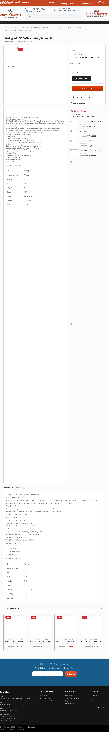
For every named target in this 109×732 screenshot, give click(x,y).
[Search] (77, 16)
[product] (74, 124)
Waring (77, 64)
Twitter (77, 97)
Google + (85, 97)
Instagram (103, 708)
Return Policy (69, 703)
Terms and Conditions (72, 698)
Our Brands (94, 701)
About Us (94, 696)
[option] (10, 65)
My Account (49, 3)
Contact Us (94, 698)
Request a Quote (45, 698)
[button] (101, 608)
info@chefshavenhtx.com (8, 710)
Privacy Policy (69, 696)
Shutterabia (31, 727)
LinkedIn (81, 97)
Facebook (73, 97)
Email (89, 97)
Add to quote (87, 88)
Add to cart (82, 79)
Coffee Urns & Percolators (89, 58)
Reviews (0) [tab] (20, 488)
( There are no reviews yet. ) (23, 42)
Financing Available (46, 701)
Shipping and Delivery (72, 701)
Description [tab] (8, 488)
